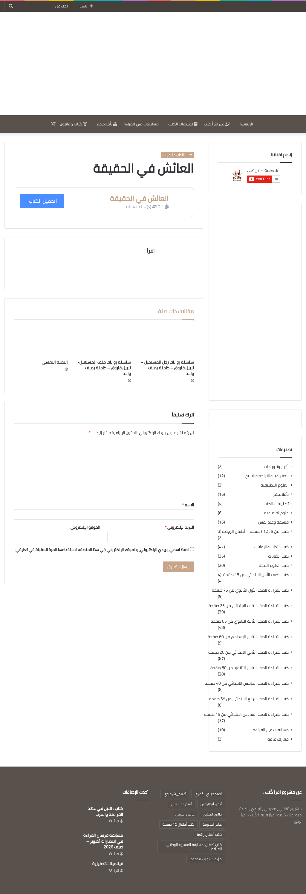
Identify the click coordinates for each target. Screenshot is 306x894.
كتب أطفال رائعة (209, 834)
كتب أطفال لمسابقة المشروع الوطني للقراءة (194, 846)
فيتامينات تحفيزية (107, 863)
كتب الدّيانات (278, 556)
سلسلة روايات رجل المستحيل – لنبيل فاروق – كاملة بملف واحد (167, 367)
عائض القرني (185, 814)
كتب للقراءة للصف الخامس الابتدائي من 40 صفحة (247, 683)
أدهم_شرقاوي (175, 793)
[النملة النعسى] (41, 341)
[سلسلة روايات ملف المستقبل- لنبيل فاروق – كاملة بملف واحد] (104, 341)
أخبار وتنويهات (276, 467)
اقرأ (151, 251)
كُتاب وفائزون (71, 124)
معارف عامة (278, 739)
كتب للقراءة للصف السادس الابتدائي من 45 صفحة (246, 714)
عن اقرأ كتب (214, 124)
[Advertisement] (255, 301)
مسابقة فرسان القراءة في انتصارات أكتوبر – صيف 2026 (103, 841)
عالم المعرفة (212, 824)
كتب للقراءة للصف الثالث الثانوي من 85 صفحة (250, 621)
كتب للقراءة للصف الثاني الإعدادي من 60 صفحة (248, 637)
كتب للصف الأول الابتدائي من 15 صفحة (256, 575)
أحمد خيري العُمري (208, 793)
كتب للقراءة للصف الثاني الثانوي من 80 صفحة (249, 668)
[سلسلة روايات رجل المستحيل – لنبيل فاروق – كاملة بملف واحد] (167, 341)
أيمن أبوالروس (211, 804)
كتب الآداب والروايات (177, 155)
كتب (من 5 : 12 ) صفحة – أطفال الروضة (255, 531)
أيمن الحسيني (181, 804)
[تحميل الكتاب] (42, 200)
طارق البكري (212, 814)
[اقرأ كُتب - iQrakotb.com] (153, 63)
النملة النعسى (55, 362)
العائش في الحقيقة (139, 198)
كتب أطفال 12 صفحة (178, 824)
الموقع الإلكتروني (85, 527)
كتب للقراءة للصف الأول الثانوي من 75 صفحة (250, 590)
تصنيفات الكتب (181, 124)
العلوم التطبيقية (275, 485)
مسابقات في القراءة (141, 124)
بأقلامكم (105, 124)
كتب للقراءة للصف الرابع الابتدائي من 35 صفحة (249, 699)
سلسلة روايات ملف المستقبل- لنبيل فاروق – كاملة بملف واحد (104, 367)
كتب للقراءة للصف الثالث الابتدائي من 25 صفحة (249, 606)
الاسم (188, 504)
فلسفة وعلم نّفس (273, 522)
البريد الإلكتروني (179, 527)
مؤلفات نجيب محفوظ (206, 858)
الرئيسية (246, 124)
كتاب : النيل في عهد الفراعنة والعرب (105, 811)
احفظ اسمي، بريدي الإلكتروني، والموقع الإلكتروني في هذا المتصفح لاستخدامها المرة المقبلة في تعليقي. (102, 549)
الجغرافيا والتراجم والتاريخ (267, 476)
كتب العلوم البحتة (274, 565)
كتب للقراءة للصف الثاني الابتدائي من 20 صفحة (248, 652)
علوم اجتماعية (276, 513)
